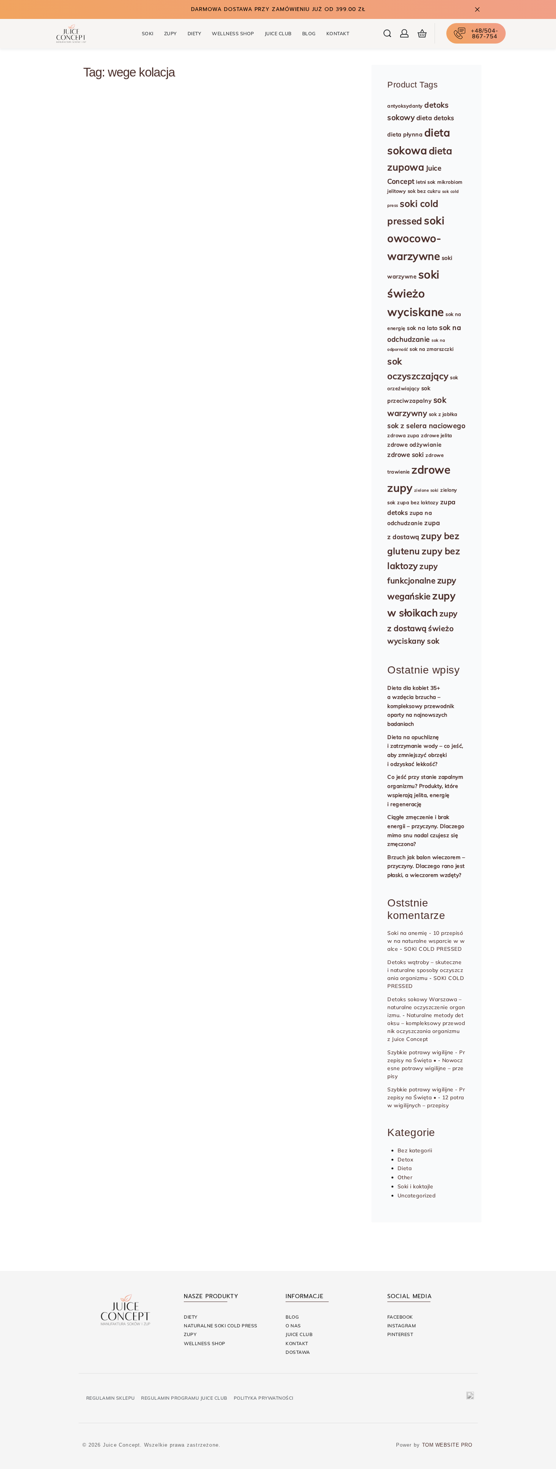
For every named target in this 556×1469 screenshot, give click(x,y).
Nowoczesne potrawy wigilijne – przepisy (425, 1068)
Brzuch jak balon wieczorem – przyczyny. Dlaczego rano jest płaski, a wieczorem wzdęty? (426, 866)
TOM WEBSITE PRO (448, 1445)
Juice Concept (119, 177)
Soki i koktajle (415, 1186)
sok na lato (422, 327)
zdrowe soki (405, 454)
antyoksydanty (405, 106)
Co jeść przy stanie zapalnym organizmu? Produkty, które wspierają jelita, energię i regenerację (425, 790)
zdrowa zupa (403, 435)
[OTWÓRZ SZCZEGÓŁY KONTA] (404, 33)
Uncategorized (417, 1195)
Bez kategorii (415, 1150)
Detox (406, 1159)
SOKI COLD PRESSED (433, 948)
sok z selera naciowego (426, 425)
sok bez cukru (424, 191)
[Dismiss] (477, 9)
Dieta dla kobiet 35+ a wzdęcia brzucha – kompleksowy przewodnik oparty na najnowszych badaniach (420, 705)
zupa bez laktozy (417, 502)
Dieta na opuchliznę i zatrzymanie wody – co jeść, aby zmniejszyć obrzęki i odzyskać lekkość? (425, 750)
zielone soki (426, 490)
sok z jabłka (443, 414)
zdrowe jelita (436, 435)
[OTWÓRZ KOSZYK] (422, 33)
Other (405, 1177)
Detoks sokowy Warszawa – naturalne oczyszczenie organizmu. (426, 1007)
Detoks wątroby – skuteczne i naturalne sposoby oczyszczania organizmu (425, 970)
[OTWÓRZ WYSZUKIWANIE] (387, 33)
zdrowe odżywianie (414, 444)
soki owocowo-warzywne (415, 238)
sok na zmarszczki (432, 349)
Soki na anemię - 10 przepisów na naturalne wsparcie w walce (426, 941)
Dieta (99, 122)
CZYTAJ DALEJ (124, 220)
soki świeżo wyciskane (415, 293)
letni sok (426, 182)
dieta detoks (435, 118)
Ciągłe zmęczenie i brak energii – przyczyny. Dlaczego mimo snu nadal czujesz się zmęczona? (425, 830)
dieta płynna (404, 134)
